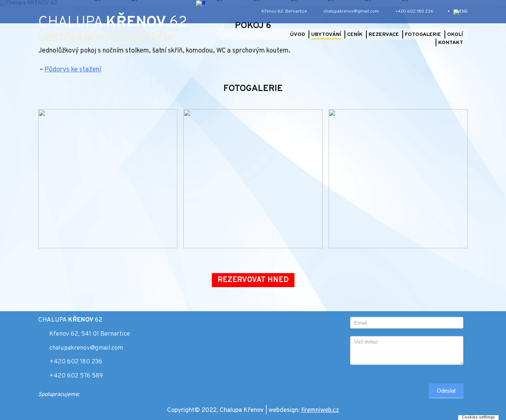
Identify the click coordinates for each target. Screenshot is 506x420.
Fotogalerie (423, 34)
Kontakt (450, 43)
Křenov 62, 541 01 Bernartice (89, 334)
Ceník (355, 34)
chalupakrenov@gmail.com (86, 348)
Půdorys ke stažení (72, 69)
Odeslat (446, 390)
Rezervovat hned (253, 280)
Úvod (297, 34)
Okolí (455, 34)
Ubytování (326, 34)
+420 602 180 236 (75, 362)
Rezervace (384, 34)
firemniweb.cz (320, 410)
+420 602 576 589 (76, 376)
